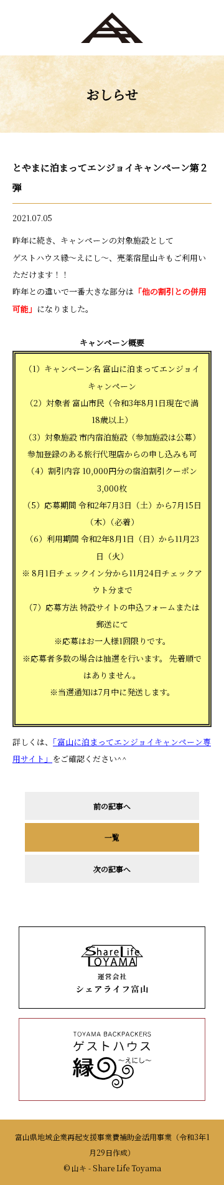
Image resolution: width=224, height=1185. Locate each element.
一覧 (112, 837)
